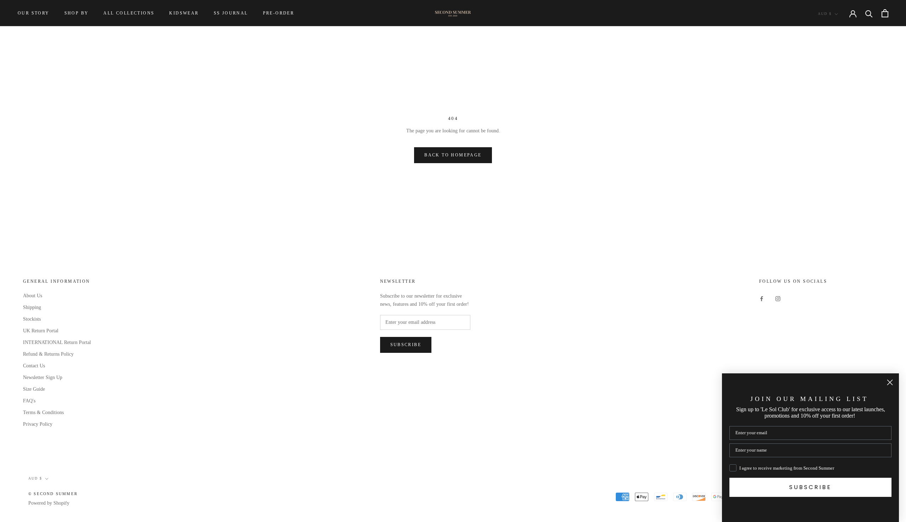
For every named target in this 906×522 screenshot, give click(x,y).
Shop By (76, 13)
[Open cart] (885, 13)
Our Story (34, 13)
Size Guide (34, 389)
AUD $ (825, 14)
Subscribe (406, 344)
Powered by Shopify (48, 503)
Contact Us (34, 365)
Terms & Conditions (43, 412)
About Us (32, 295)
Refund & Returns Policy (48, 354)
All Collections (128, 13)
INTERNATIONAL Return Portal (57, 342)
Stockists (32, 319)
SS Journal (231, 13)
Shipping (32, 307)
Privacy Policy (37, 424)
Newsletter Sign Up (42, 377)
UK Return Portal (40, 330)
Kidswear (184, 13)
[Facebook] (761, 298)
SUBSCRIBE (810, 487)
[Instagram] (777, 298)
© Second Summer (53, 494)
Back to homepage (452, 155)
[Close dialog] (890, 382)
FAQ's (29, 400)
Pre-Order (278, 13)
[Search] (869, 13)
